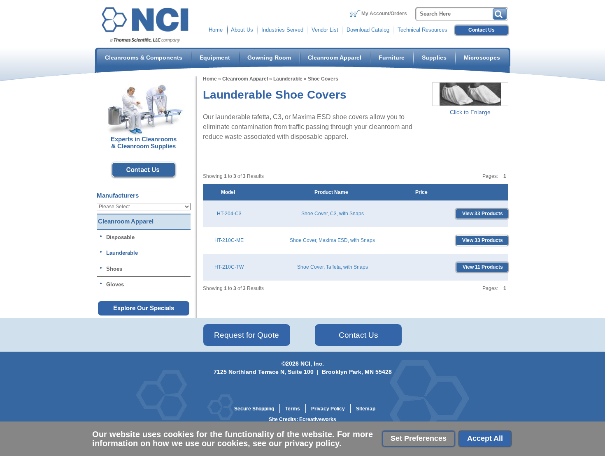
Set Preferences (419, 438)
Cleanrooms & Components (143, 57)
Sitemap (365, 409)
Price (422, 192)
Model (229, 192)
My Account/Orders (384, 13)
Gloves (115, 284)
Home (216, 30)
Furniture (392, 57)
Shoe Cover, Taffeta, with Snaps (332, 267)
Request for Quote (246, 335)
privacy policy (311, 443)
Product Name (332, 192)
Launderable (287, 79)
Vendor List (325, 30)
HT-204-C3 (229, 213)
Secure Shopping (254, 409)
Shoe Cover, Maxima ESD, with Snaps (332, 240)
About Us (242, 30)
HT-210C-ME (229, 240)
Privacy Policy (328, 409)
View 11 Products (482, 267)
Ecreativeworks (317, 419)
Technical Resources (422, 30)
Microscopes (482, 57)
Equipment (215, 57)
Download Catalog (368, 30)
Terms (292, 409)
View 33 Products (482, 213)
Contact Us (481, 30)
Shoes (114, 269)
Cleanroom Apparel (334, 57)
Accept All (485, 438)
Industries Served (282, 30)
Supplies (434, 57)
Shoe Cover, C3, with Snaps (332, 213)
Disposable (120, 237)
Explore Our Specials (143, 307)
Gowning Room (269, 57)
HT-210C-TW (229, 267)
